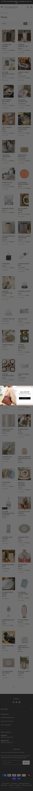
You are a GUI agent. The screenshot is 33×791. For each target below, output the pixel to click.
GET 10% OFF (25, 398)
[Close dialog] (32, 386)
